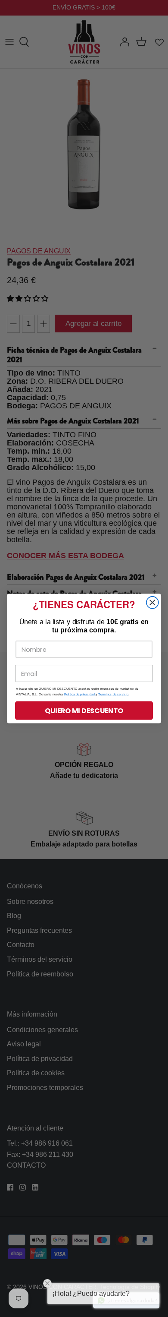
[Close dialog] (152, 603)
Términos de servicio (113, 694)
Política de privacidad (80, 694)
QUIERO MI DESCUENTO (84, 710)
